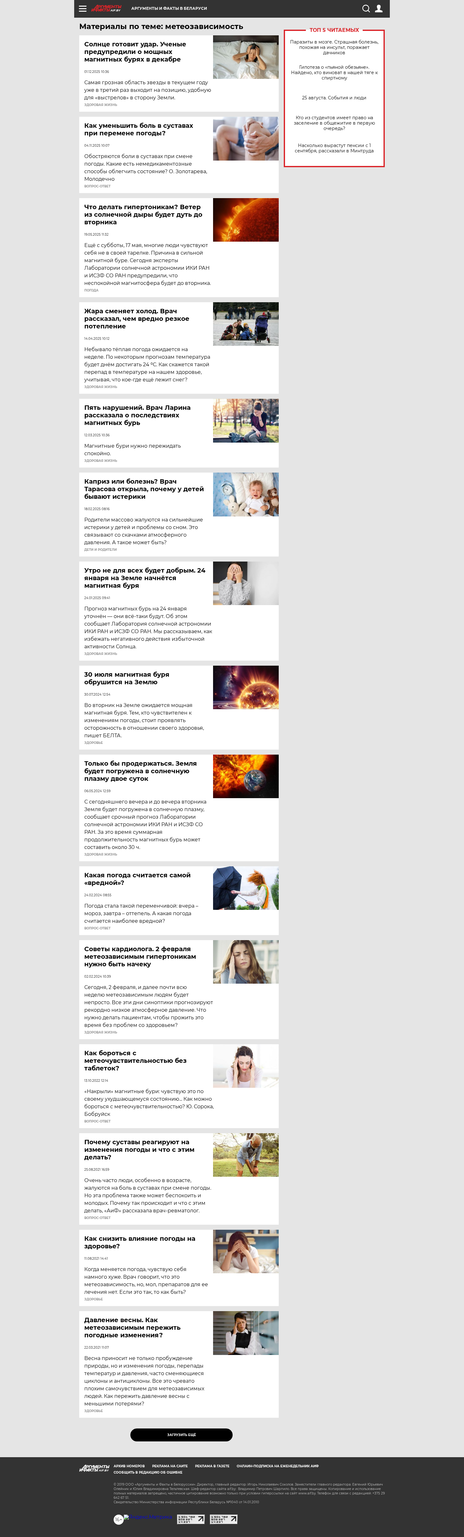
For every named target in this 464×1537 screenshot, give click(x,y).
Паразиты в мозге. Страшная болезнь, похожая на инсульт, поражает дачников (334, 47)
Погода (91, 290)
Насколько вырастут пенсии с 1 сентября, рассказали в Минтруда (334, 148)
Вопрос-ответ (97, 186)
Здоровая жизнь (100, 105)
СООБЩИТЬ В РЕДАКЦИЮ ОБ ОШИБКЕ (148, 1472)
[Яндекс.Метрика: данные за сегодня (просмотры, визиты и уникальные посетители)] (148, 1517)
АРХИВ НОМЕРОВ (129, 1466)
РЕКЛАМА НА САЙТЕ (170, 1466)
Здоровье (93, 743)
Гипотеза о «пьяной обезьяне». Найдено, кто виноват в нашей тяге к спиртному (334, 73)
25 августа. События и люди (334, 98)
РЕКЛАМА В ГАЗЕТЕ (212, 1466)
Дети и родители (100, 549)
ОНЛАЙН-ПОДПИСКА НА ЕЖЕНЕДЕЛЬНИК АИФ (278, 1466)
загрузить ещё (181, 1435)
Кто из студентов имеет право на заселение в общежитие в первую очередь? (334, 123)
